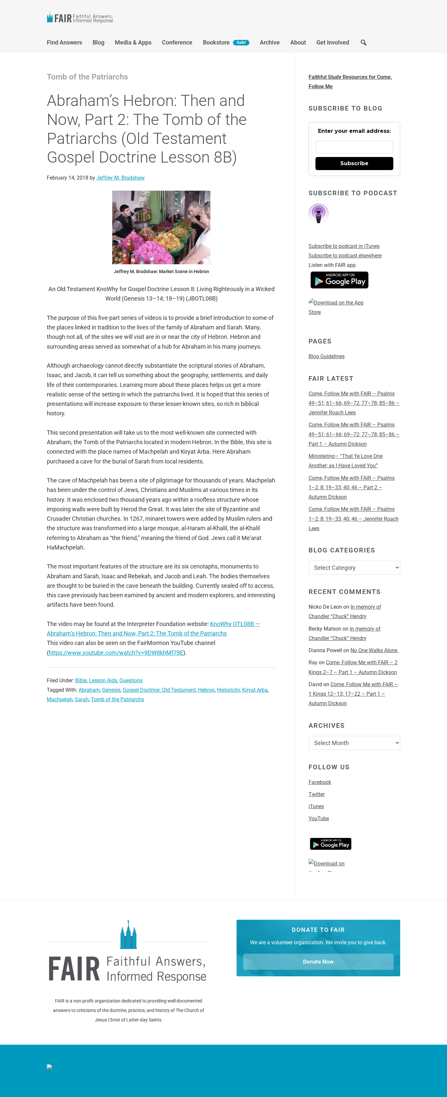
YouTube (319, 818)
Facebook (320, 782)
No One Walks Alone (374, 650)
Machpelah (60, 699)
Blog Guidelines (327, 356)
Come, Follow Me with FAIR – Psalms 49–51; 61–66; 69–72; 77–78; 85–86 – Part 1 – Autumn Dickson (354, 434)
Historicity (228, 690)
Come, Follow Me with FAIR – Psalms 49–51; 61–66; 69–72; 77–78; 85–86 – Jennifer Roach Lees (354, 403)
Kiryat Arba (255, 690)
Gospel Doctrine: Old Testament (159, 690)
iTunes (316, 806)
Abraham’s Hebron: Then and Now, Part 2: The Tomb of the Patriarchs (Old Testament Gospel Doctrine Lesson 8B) (147, 128)
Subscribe (354, 163)
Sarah (82, 699)
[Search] (363, 44)
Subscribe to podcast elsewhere (345, 255)
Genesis (111, 690)
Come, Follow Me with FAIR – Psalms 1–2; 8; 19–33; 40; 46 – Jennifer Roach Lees (354, 518)
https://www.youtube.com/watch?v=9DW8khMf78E (116, 652)
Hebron (206, 690)
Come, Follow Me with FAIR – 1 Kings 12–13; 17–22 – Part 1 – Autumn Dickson (353, 694)
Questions (131, 680)
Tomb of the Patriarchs (117, 699)
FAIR (112, 18)
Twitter (317, 794)
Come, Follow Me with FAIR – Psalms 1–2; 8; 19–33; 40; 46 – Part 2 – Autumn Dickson (352, 487)
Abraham (89, 690)
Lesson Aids (103, 680)
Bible (81, 680)
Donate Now (318, 961)
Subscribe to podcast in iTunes (344, 246)
